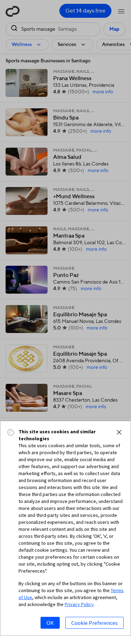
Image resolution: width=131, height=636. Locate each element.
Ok (50, 622)
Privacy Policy (79, 604)
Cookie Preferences (94, 622)
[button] (119, 432)
